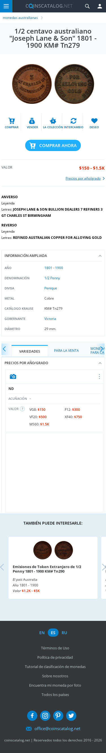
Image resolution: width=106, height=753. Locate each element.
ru (64, 632)
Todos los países (55, 694)
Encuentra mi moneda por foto (55, 685)
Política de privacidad (55, 657)
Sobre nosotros (55, 675)
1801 (48, 267)
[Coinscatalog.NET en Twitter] (71, 716)
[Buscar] (87, 6)
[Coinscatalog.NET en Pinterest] (58, 716)
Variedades (29, 351)
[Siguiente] (100, 349)
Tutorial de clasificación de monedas (55, 666)
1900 (59, 267)
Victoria (50, 318)
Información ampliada (26, 255)
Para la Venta (66, 350)
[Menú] (6, 6)
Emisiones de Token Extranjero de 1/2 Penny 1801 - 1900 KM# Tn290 (47, 568)
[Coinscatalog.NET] (47, 6)
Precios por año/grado (26, 363)
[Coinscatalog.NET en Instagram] (45, 716)
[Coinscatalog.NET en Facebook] (32, 716)
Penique (50, 288)
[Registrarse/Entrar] (100, 6)
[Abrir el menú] (99, 377)
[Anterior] (5, 349)
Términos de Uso (55, 648)
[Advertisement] (54, 472)
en (42, 632)
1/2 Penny (52, 278)
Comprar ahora (58, 145)
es (53, 632)
